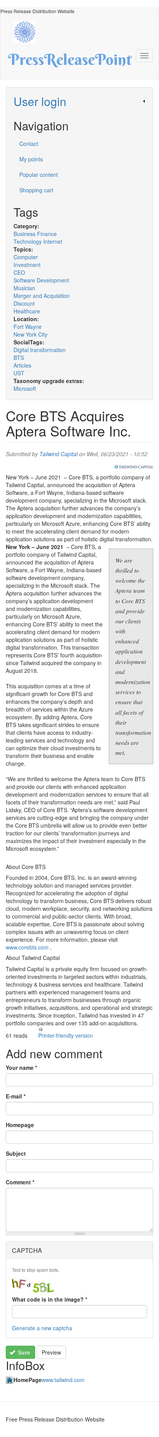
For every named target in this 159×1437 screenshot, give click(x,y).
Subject (16, 1153)
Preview (51, 1352)
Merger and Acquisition (42, 295)
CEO (19, 272)
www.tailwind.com (63, 1380)
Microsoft (25, 388)
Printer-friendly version (65, 1035)
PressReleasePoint (70, 62)
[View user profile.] (134, 467)
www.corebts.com (27, 947)
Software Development (41, 280)
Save (23, 1352)
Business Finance (35, 234)
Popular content (38, 174)
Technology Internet (38, 241)
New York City (30, 334)
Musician (24, 288)
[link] (79, 101)
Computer (26, 257)
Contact (28, 143)
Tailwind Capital (58, 454)
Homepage (20, 1125)
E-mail (15, 1096)
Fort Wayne (28, 326)
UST (19, 373)
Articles (22, 365)
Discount (24, 303)
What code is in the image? (49, 1299)
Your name (21, 1067)
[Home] (28, 31)
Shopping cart (36, 190)
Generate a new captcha (42, 1328)
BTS (19, 357)
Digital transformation (40, 350)
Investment (27, 265)
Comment (20, 1182)
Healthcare (27, 311)
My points (31, 159)
